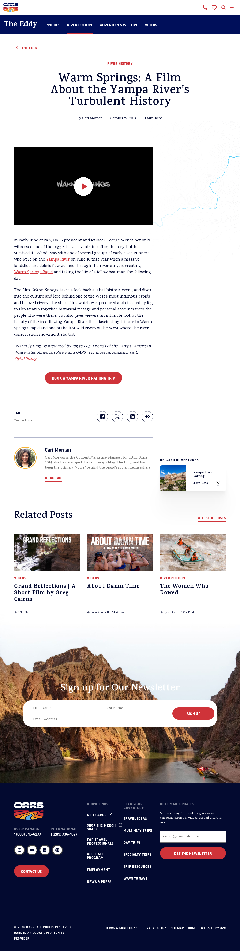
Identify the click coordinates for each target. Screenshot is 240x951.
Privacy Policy (154, 927)
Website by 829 (213, 927)
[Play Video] (83, 186)
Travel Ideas (135, 818)
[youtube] (32, 850)
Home (192, 927)
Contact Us (31, 871)
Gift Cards (96, 815)
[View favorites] (214, 7)
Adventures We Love (119, 25)
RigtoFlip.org (25, 359)
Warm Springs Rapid (33, 272)
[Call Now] (205, 7)
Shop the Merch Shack (101, 827)
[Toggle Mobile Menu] (233, 7)
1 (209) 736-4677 (64, 834)
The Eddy (20, 25)
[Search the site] (223, 7)
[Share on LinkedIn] (132, 416)
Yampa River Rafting (202, 474)
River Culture (80, 25)
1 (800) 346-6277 (27, 834)
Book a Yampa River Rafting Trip (83, 378)
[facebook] (44, 850)
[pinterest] (57, 850)
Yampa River (58, 260)
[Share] (147, 416)
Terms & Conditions (121, 927)
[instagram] (19, 850)
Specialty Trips (137, 854)
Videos (151, 25)
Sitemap (177, 927)
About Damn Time (113, 587)
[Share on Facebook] (102, 416)
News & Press (99, 881)
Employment (98, 870)
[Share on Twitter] (117, 416)
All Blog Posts (212, 518)
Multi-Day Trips (138, 830)
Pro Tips (52, 25)
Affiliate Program (95, 855)
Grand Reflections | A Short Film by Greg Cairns (45, 593)
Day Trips (132, 842)
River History (120, 63)
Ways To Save (136, 878)
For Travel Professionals (100, 841)
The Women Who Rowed (184, 590)
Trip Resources (137, 866)
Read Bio (53, 478)
